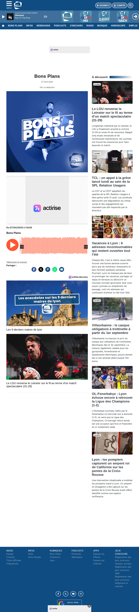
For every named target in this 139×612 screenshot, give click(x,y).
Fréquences (12, 563)
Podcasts (60, 25)
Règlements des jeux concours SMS (123, 570)
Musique (102, 25)
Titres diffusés (13, 560)
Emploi (133, 25)
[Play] (3, 16)
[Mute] (45, 17)
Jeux (52, 560)
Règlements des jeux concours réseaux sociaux (123, 560)
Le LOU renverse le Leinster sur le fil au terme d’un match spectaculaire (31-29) (112, 114)
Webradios (43, 25)
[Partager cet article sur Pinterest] (47, 270)
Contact (10, 557)
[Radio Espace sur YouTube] (73, 593)
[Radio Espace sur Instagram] (80, 593)
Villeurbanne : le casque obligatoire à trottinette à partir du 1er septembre (111, 329)
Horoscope (118, 25)
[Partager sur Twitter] (40, 270)
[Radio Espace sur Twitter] (65, 593)
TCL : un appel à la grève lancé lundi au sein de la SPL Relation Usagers (111, 181)
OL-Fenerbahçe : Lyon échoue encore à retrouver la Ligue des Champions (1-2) (112, 399)
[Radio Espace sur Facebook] (58, 593)
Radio (90, 25)
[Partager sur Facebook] (33, 270)
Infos (29, 25)
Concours (76, 25)
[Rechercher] (130, 5)
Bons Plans (15, 25)
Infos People (34, 557)
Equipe (9, 553)
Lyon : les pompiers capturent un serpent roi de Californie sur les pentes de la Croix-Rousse (110, 467)
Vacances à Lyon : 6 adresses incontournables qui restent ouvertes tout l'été (112, 248)
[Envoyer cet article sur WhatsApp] (54, 270)
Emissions (55, 557)
